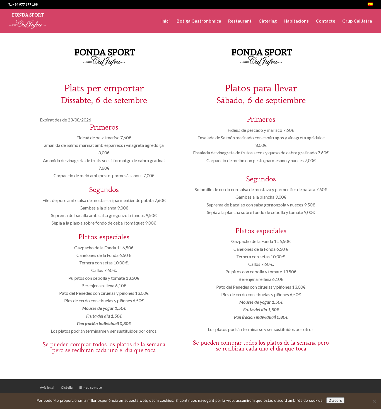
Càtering (268, 21)
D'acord (335, 400)
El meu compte (90, 387)
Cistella (67, 387)
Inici (165, 21)
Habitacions (296, 21)
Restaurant (240, 21)
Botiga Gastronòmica (199, 21)
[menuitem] (370, 6)
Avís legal (47, 387)
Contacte (325, 21)
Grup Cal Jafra (357, 21)
